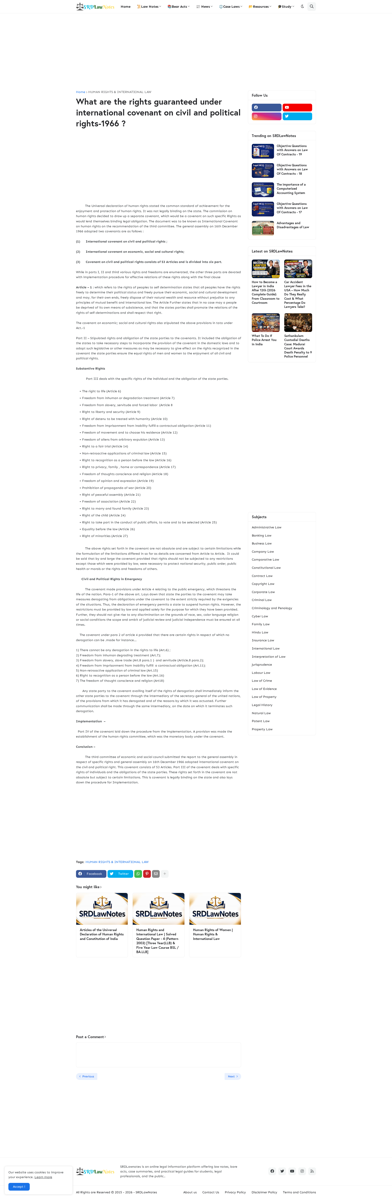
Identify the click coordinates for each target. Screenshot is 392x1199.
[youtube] (297, 107)
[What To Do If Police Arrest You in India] (266, 322)
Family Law (261, 624)
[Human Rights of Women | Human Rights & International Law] (215, 909)
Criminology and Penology (272, 608)
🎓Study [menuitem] (285, 7)
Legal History (262, 705)
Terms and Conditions (299, 1192)
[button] (302, 6)
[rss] (312, 1171)
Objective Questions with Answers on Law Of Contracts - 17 (292, 208)
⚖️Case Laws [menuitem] (229, 7)
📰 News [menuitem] (203, 7)
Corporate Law (263, 592)
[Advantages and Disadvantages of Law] (263, 228)
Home (80, 92)
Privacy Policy (235, 1192)
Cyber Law (260, 616)
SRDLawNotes (146, 1192)
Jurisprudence (262, 665)
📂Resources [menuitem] (259, 7)
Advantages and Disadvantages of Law (293, 225)
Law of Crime (262, 681)
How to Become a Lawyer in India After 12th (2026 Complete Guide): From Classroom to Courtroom (265, 292)
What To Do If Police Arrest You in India (264, 340)
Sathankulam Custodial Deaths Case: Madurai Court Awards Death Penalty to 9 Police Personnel (298, 346)
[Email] (156, 874)
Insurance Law (263, 640)
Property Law (262, 729)
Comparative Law (265, 559)
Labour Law (261, 673)
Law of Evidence (264, 689)
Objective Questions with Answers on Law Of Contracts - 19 (292, 150)
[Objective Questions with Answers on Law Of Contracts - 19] (263, 151)
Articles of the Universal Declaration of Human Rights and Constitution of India (102, 934)
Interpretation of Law (268, 657)
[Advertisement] (196, 52)
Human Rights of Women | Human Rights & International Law (213, 934)
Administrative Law (266, 527)
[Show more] (165, 874)
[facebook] (267, 107)
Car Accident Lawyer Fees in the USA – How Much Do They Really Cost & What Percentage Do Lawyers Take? (297, 294)
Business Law (262, 543)
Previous (88, 1076)
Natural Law (261, 713)
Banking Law (261, 535)
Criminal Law (262, 600)
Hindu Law (260, 632)
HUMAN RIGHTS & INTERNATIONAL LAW (119, 92)
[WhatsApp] (138, 874)
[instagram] (267, 116)
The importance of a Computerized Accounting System (291, 188)
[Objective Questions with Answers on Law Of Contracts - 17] (263, 209)
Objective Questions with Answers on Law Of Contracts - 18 (292, 169)
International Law (265, 648)
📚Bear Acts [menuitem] (177, 7)
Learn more (43, 1177)
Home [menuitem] (125, 7)
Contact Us (210, 1192)
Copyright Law (263, 584)
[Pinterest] (147, 874)
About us (190, 1192)
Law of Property (264, 697)
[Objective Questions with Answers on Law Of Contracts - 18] (263, 170)
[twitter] (297, 116)
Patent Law (261, 721)
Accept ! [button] (19, 1187)
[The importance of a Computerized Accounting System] (263, 189)
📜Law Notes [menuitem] (147, 7)
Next (231, 1076)
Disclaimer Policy (264, 1192)
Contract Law (262, 576)
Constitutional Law (266, 568)
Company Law (263, 552)
